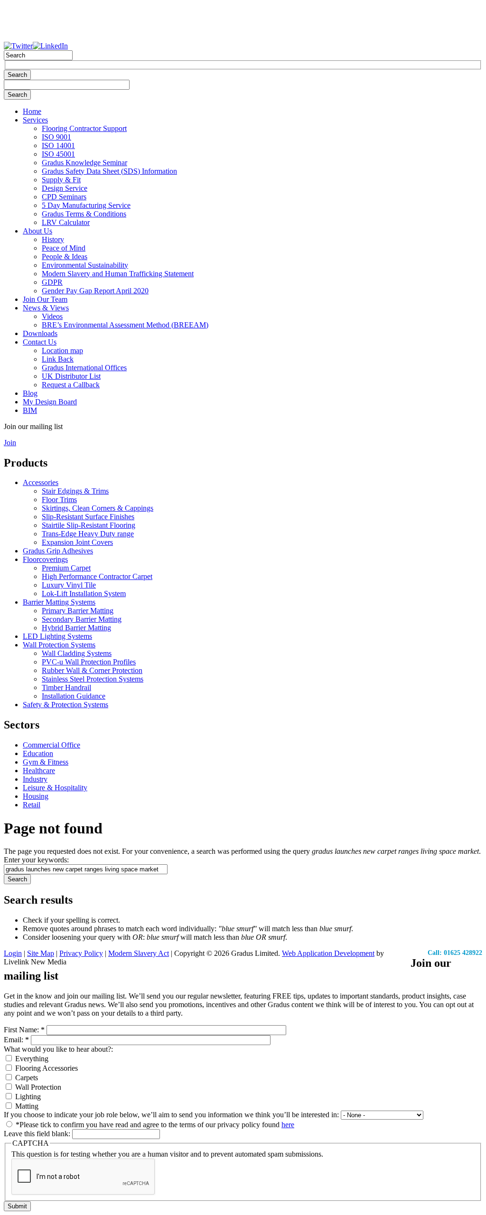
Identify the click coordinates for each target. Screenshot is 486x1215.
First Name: (24, 1030)
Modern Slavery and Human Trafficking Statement (118, 274)
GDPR (52, 282)
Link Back (58, 359)
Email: (16, 1040)
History (53, 239)
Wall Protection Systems (59, 645)
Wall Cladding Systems (77, 653)
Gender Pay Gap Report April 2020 (95, 291)
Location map (62, 350)
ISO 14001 (58, 145)
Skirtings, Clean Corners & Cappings (97, 508)
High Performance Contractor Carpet (97, 576)
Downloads (40, 333)
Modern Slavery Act (138, 953)
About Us (37, 231)
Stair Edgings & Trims (75, 491)
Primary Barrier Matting (77, 611)
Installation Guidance (73, 696)
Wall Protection (37, 1087)
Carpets (25, 1078)
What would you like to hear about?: (58, 1049)
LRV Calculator (66, 222)
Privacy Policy (81, 953)
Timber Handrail (66, 687)
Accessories (40, 482)
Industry (35, 779)
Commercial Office (51, 745)
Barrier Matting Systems (59, 602)
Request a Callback (71, 385)
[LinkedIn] (50, 46)
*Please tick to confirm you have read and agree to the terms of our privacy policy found (154, 1125)
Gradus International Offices (84, 368)
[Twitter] (18, 46)
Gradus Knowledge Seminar (84, 163)
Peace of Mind (63, 248)
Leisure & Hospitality (55, 788)
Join (10, 443)
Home (32, 111)
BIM (30, 410)
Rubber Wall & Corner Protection (92, 670)
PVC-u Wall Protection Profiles (89, 662)
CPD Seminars (64, 197)
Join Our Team (45, 299)
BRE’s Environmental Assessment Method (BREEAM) (125, 325)
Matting (25, 1106)
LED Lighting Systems (57, 636)
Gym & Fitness (45, 762)
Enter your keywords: (36, 860)
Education (38, 753)
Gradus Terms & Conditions (84, 214)
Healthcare (39, 770)
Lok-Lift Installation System (84, 593)
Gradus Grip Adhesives (58, 551)
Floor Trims (59, 499)
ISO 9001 (56, 137)
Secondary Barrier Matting (82, 619)
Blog (30, 393)
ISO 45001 (58, 154)
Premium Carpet (66, 568)
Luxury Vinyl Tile (69, 585)
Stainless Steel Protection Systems (92, 679)
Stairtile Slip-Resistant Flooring (88, 525)
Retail (31, 805)
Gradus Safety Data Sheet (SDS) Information (109, 171)
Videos (52, 316)
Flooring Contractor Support (84, 128)
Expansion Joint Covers (77, 542)
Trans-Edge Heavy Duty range (88, 534)
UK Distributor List (71, 376)
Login (13, 953)
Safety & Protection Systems (65, 705)
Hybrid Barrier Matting (76, 628)
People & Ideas (64, 256)
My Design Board (50, 402)
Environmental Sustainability (85, 265)
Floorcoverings (45, 559)
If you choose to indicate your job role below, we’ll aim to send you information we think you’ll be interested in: (172, 1115)
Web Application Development (328, 953)
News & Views (46, 308)
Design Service (64, 188)
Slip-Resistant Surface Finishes (88, 517)
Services (35, 120)
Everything (30, 1059)
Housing (35, 796)
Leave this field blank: (38, 1134)
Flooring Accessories (45, 1068)
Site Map (40, 953)
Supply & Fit (61, 180)
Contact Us (39, 342)
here (287, 1125)
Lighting (27, 1097)
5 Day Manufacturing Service (86, 205)
